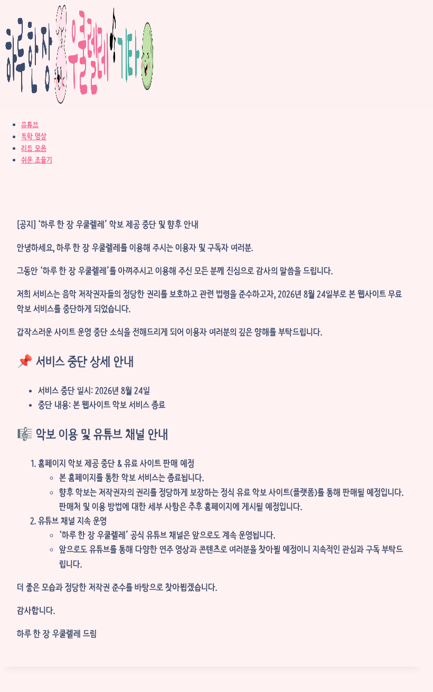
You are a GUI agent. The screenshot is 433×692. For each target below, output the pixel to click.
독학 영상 (33, 136)
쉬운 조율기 (36, 160)
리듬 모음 (33, 148)
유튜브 (30, 124)
